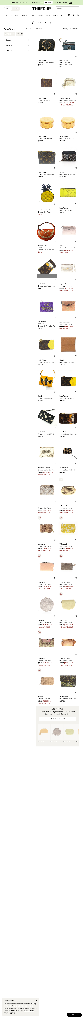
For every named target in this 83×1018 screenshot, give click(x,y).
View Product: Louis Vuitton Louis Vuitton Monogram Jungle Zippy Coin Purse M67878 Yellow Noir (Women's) (46, 50)
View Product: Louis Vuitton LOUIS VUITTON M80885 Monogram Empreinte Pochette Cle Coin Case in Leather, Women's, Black (46, 420)
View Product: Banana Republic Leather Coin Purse (68, 88)
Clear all (28, 29)
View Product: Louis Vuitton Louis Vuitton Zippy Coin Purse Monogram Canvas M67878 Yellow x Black (68, 457)
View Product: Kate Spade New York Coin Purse (46, 197)
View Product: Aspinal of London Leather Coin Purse (46, 457)
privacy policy (10, 1013)
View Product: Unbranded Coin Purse (68, 496)
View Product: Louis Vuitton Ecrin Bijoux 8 (46, 125)
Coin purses (8, 34)
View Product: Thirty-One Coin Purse (68, 610)
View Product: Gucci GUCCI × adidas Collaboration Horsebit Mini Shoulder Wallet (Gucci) (46, 384)
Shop (8, 8)
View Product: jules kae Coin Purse (46, 686)
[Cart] (78, 15)
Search (59, 9)
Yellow (19, 34)
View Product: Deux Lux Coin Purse (46, 496)
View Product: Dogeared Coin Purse (68, 274)
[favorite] (55, 56)
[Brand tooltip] (11, 45)
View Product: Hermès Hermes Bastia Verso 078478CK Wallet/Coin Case (68, 349)
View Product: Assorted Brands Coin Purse (68, 312)
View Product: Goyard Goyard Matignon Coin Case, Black (68, 161)
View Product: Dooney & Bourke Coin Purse (68, 50)
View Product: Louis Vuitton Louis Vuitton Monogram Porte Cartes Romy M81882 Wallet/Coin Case (46, 349)
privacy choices (29, 1010)
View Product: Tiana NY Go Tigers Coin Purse (46, 312)
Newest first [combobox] (73, 29)
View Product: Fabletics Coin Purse (46, 610)
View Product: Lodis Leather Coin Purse (68, 235)
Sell (16, 8)
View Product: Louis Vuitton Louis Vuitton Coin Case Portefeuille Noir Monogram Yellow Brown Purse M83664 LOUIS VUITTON (46, 88)
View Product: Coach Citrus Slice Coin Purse (46, 235)
